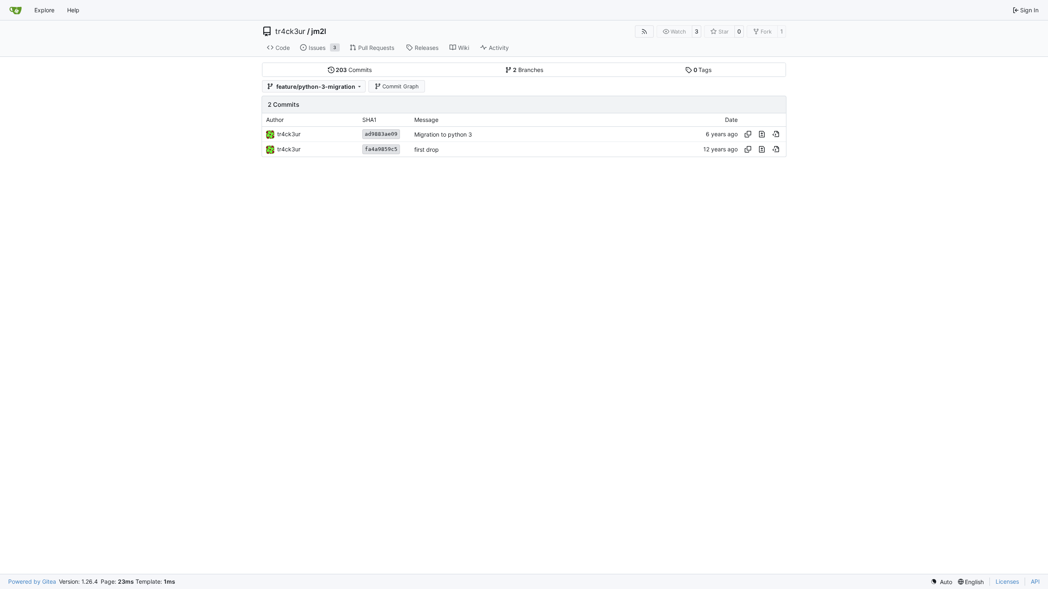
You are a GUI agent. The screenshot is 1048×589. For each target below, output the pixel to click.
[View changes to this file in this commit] (762, 134)
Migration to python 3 (443, 134)
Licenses (1007, 581)
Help (73, 10)
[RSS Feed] (644, 31)
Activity (499, 47)
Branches (528, 69)
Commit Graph (400, 86)
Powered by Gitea (32, 581)
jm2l (318, 31)
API (1035, 581)
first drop (426, 149)
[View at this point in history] (776, 134)
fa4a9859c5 (381, 149)
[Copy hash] (748, 134)
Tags (702, 69)
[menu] (941, 581)
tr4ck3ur (290, 31)
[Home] (15, 10)
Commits (354, 69)
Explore (44, 10)
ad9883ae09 (381, 134)
